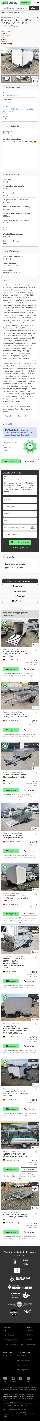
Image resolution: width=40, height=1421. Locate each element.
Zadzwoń (30, 461)
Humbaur (6, 102)
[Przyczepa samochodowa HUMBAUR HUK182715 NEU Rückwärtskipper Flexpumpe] (20, 1135)
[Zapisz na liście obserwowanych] (34, 18)
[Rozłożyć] (20, 678)
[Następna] (36, 65)
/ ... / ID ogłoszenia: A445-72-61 (14, 12)
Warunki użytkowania (24, 1415)
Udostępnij (20, 596)
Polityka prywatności (20, 548)
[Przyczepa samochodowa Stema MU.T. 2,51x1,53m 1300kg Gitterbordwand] (20, 817)
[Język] (34, 3)
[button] (38, 3)
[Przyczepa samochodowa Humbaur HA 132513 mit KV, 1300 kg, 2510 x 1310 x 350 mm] (20, 695)
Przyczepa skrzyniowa (11, 95)
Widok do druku (20, 586)
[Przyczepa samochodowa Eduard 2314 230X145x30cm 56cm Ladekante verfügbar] (20, 756)
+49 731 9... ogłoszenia (16, 564)
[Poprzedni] (3, 65)
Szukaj (34, 8)
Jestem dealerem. (14, 534)
